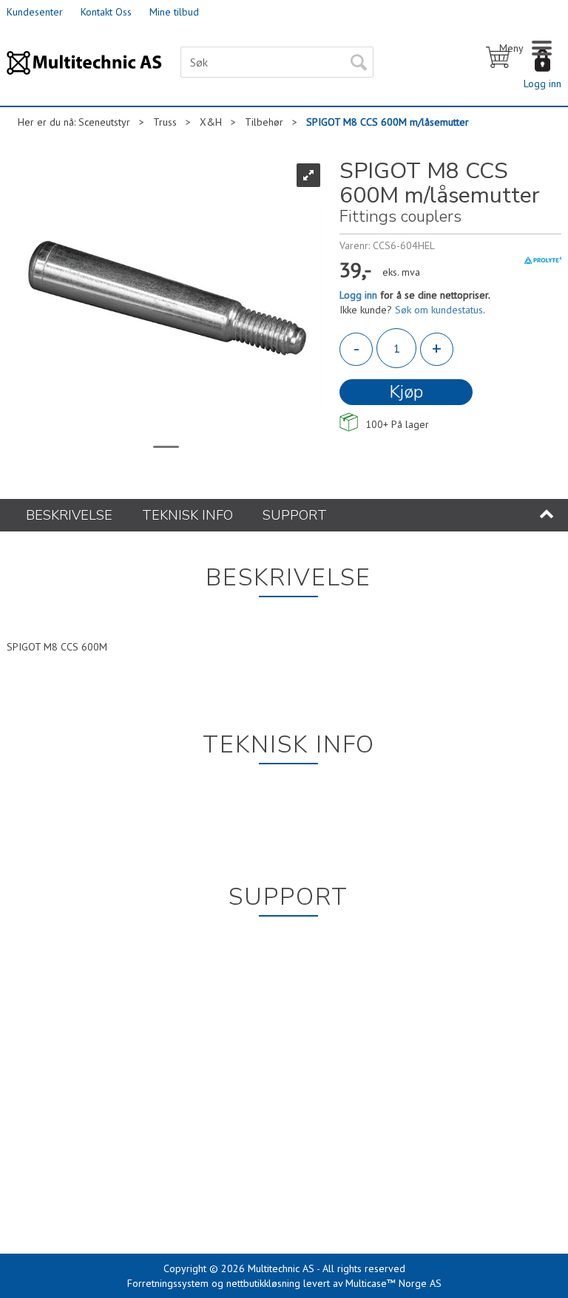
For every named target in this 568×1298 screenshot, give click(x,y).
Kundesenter (35, 11)
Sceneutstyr (104, 122)
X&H (211, 122)
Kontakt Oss (106, 11)
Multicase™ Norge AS (393, 1283)
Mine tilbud (174, 11)
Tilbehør (264, 122)
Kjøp (406, 392)
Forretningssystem (168, 1283)
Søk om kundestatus (439, 309)
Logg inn (542, 83)
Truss (165, 122)
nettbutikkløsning (263, 1283)
